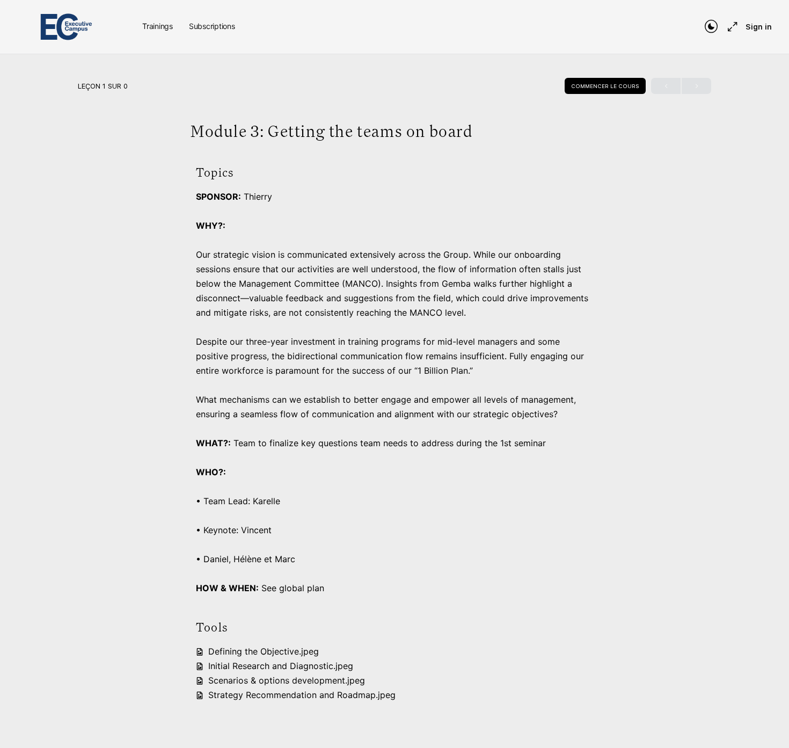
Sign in (759, 27)
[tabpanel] (394, 434)
